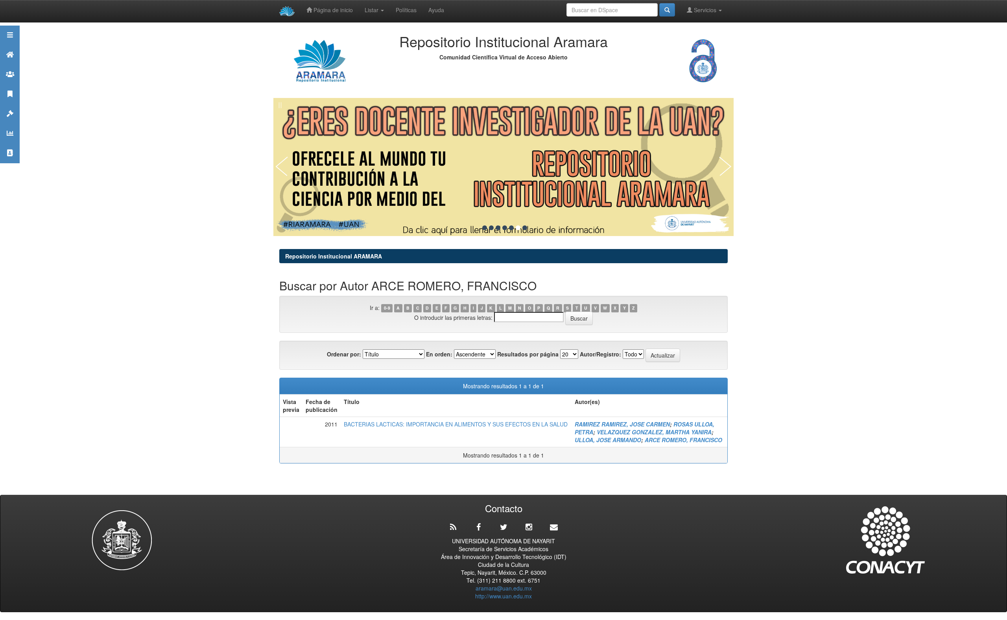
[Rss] (453, 527)
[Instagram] (529, 527)
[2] (491, 227)
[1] (484, 227)
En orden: (439, 354)
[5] (511, 227)
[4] (504, 227)
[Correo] (554, 527)
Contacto (10, 162)
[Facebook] (478, 527)
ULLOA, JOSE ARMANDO (608, 440)
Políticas (406, 10)
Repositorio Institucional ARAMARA (333, 256)
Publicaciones (10, 103)
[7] (524, 227)
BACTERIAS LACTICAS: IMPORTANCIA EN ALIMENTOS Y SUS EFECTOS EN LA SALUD (456, 424)
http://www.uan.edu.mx (503, 596)
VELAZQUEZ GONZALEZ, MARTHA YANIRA (654, 432)
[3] (498, 227)
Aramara (10, 64)
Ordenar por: (344, 354)
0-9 (387, 308)
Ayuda (436, 10)
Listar (372, 10)
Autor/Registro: (600, 354)
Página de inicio (332, 10)
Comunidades (10, 84)
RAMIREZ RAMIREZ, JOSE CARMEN (622, 424)
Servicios (705, 10)
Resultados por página (528, 354)
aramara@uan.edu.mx (504, 588)
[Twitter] (503, 527)
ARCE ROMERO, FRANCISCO (683, 440)
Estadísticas (10, 143)
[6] (518, 227)
